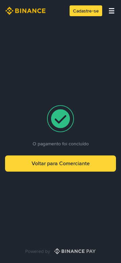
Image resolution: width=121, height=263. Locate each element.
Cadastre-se (86, 11)
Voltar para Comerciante (61, 163)
